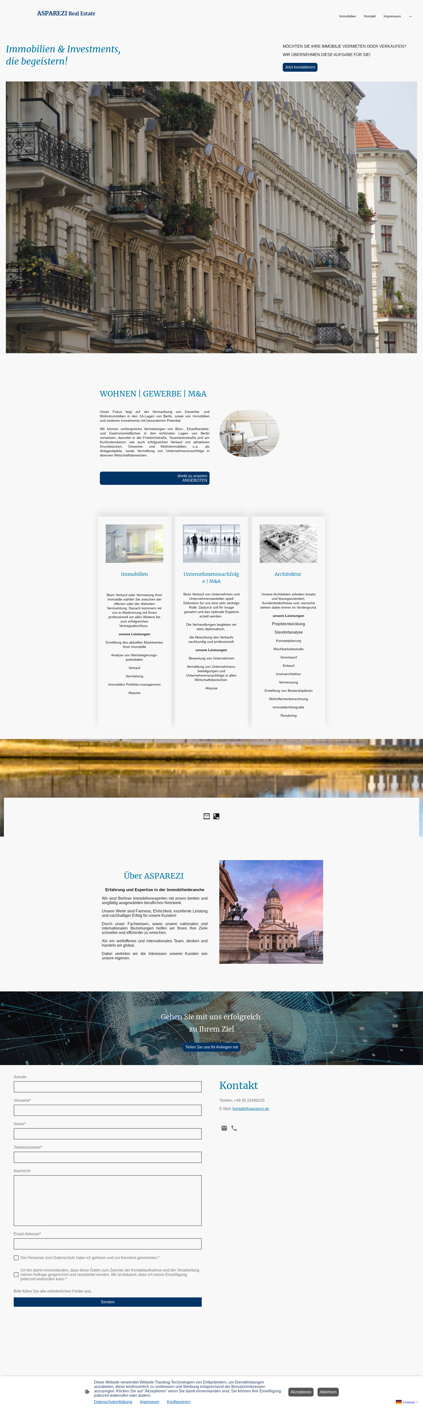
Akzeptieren (301, 1392)
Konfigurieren (178, 1402)
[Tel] (216, 816)
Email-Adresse (27, 1234)
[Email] (207, 816)
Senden (108, 1302)
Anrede (20, 1077)
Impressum (149, 1402)
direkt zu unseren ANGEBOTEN (167, 478)
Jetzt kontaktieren (300, 67)
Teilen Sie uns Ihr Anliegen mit (211, 1047)
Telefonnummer (28, 1147)
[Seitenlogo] (73, 26)
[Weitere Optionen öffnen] (410, 16)
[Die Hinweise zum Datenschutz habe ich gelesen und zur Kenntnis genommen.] (16, 1257)
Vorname (22, 1100)
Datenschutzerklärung (113, 1402)
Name (20, 1124)
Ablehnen (328, 1392)
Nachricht (22, 1171)
